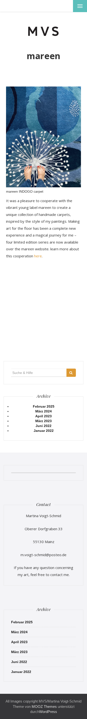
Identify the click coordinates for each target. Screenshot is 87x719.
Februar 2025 (43, 406)
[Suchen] (71, 373)
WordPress (48, 712)
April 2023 (43, 416)
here (38, 255)
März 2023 (43, 421)
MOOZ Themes (44, 706)
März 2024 (43, 411)
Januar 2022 (44, 431)
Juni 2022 (43, 426)
